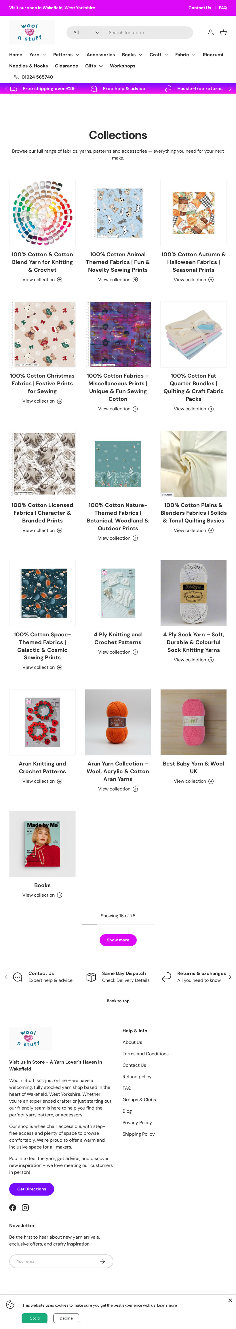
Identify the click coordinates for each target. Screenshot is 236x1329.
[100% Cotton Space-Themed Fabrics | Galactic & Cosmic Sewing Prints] (42, 593)
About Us (132, 1042)
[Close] (230, 1300)
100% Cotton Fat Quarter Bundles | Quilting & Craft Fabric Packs (193, 387)
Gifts (90, 66)
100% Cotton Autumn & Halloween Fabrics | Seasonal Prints (193, 262)
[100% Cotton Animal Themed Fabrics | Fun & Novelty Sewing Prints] (118, 213)
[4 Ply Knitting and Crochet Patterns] (118, 593)
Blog (127, 1111)
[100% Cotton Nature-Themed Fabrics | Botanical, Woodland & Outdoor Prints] (118, 464)
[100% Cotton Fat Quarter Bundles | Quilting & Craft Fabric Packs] (194, 335)
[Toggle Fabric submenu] (193, 54)
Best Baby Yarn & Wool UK (193, 767)
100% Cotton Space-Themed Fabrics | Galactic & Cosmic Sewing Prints (42, 646)
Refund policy (137, 1077)
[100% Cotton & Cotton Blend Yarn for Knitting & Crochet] (42, 213)
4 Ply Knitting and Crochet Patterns (118, 638)
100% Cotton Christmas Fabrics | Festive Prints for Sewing (42, 383)
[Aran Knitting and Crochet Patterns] (42, 722)
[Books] (42, 844)
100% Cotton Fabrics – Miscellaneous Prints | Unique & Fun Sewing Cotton (118, 387)
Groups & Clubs (139, 1100)
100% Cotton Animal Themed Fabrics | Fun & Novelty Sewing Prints (118, 262)
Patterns (63, 55)
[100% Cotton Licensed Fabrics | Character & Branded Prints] (42, 464)
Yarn (34, 55)
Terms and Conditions (146, 1054)
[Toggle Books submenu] (140, 54)
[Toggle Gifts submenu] (100, 66)
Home (15, 55)
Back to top (118, 1000)
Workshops (123, 66)
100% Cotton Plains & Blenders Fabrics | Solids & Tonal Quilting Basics (194, 513)
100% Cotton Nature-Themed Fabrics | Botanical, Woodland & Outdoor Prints (118, 517)
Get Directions (31, 1189)
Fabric (182, 55)
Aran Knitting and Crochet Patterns (42, 767)
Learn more (167, 1305)
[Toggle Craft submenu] (166, 54)
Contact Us (200, 7)
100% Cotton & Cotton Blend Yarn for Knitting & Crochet (42, 262)
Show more (118, 940)
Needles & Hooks (28, 66)
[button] (223, 32)
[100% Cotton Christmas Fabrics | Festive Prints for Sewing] (42, 335)
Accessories (101, 55)
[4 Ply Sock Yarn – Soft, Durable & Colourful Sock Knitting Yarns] (194, 593)
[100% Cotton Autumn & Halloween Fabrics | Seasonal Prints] (194, 213)
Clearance (66, 66)
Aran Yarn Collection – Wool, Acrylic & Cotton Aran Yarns (118, 771)
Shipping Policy (139, 1134)
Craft (155, 55)
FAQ (223, 7)
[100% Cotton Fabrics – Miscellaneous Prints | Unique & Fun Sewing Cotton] (118, 335)
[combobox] (129, 32)
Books (129, 55)
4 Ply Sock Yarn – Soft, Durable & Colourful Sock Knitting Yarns (193, 642)
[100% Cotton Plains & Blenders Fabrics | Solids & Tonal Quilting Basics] (194, 464)
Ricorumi (213, 55)
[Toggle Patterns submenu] (77, 54)
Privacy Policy (137, 1123)
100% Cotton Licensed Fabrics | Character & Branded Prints (42, 513)
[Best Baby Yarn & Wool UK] (194, 722)
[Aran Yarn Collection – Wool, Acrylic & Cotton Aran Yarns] (118, 722)
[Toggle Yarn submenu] (44, 54)
